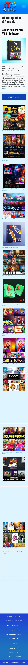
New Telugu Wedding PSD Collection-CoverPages (13, 130)
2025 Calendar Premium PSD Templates (11, 482)
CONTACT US (14, 648)
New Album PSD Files (7, 275)
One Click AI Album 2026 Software (10, 247)
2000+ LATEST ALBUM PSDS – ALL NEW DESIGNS (13, 392)
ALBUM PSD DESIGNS (14, 617)
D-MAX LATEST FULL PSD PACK (9, 547)
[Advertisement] (14, 410)
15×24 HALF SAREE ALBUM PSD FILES (11, 363)
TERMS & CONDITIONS (14, 657)
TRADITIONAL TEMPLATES (14, 621)
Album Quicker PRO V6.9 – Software (12, 32)
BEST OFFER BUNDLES (14, 625)
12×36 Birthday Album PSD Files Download (12, 218)
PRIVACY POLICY (14, 652)
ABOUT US (14, 644)
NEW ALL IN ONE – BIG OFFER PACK (10, 576)
